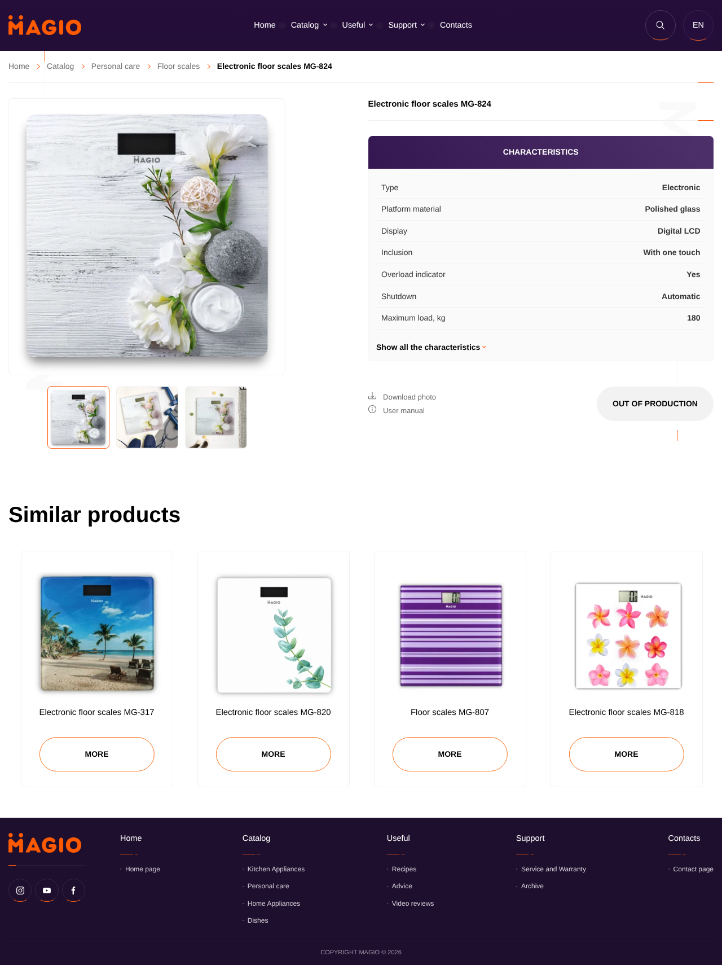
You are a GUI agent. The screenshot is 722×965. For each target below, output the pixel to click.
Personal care (115, 66)
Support (402, 25)
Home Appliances (274, 903)
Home (264, 25)
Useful (354, 25)
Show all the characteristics (429, 347)
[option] (147, 237)
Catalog (305, 25)
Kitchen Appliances (276, 869)
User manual (403, 410)
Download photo (409, 397)
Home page (142, 869)
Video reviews (413, 903)
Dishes (258, 920)
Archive (532, 886)
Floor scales (178, 66)
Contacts (456, 25)
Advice (402, 886)
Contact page (693, 869)
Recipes (404, 869)
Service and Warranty (553, 869)
